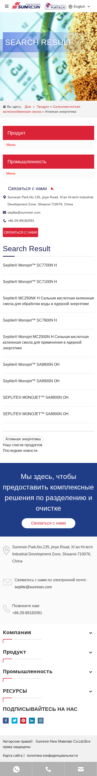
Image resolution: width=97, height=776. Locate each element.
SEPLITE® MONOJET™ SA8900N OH (36, 414)
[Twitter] (14, 721)
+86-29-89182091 (21, 221)
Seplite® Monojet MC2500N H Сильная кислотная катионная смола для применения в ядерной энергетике (46, 342)
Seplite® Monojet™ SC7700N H (30, 265)
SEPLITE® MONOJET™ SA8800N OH (36, 397)
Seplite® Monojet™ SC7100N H (30, 282)
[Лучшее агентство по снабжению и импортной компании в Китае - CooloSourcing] (26, 4)
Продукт (43, 106)
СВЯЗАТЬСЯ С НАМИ (20, 232)
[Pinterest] (23, 721)
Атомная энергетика (60, 111)
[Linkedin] (32, 721)
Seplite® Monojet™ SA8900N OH (31, 381)
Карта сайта (12, 755)
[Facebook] (6, 721)
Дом (28, 106)
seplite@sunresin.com (24, 212)
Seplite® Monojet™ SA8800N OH (31, 364)
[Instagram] (41, 721)
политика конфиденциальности (52, 755)
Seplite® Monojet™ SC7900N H (30, 320)
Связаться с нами (48, 523)
